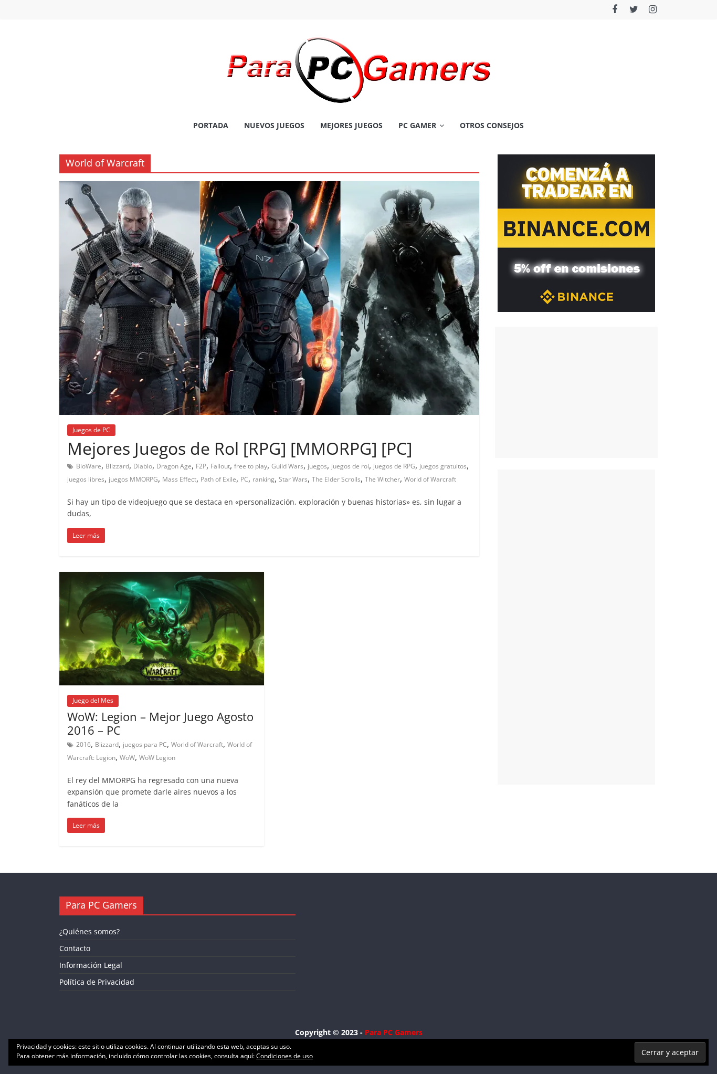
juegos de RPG (394, 466)
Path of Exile (218, 479)
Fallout (220, 466)
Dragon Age (174, 466)
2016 (83, 744)
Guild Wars (287, 466)
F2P (201, 466)
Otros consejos (492, 125)
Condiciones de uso (284, 1055)
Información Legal (90, 965)
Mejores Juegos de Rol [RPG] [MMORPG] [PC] (239, 448)
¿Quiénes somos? (89, 931)
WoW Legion (157, 757)
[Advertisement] (576, 392)
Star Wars (293, 479)
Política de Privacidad (96, 982)
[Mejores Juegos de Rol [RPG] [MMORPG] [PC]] (269, 187)
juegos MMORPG (133, 479)
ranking (263, 479)
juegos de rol (350, 466)
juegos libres (85, 479)
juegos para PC (145, 744)
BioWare (88, 466)
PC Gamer (417, 125)
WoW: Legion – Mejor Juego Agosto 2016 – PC (160, 723)
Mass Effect (179, 479)
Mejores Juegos (351, 125)
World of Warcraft (430, 479)
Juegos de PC (91, 429)
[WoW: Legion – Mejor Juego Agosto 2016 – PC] (161, 578)
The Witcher (382, 479)
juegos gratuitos (443, 466)
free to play (250, 466)
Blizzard (117, 466)
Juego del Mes (92, 700)
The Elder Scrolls (336, 479)
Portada (210, 125)
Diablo (142, 466)
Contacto (74, 948)
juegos (317, 466)
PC (244, 479)
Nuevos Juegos (274, 125)
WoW (127, 757)
